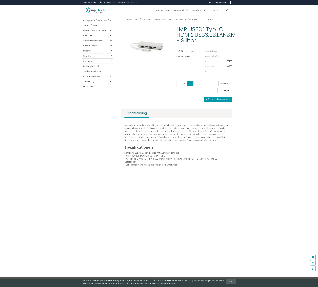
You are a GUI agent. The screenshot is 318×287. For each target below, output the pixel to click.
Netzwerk (87, 50)
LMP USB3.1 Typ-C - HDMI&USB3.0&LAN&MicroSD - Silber (185, 19)
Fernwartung (221, 2)
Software (87, 61)
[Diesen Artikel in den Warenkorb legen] (190, 83)
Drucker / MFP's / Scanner (94, 30)
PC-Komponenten (91, 76)
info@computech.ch (128, 2)
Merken (224, 83)
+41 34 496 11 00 (108, 2)
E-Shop (128, 19)
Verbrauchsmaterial (92, 40)
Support (210, 2)
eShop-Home (163, 10)
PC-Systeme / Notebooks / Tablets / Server (96, 23)
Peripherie (88, 35)
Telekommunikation (92, 71)
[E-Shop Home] (95, 9)
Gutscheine (88, 86)
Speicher (87, 56)
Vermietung (88, 81)
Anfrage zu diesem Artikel (217, 99)
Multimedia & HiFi (91, 66)
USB (154, 19)
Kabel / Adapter (90, 45)
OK (230, 281)
